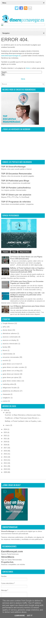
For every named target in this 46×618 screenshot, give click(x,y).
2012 (5, 463)
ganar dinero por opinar (10, 377)
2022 (5, 435)
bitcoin (5, 350)
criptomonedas (8, 354)
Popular (5, 252)
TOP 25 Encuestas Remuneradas (16, 174)
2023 (5, 432)
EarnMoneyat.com (12, 551)
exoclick (5, 360)
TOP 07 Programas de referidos (16, 202)
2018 (5, 445)
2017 (5, 448)
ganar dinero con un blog (11, 371)
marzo (8, 425)
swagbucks (6, 398)
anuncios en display (9, 340)
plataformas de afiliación (11, 391)
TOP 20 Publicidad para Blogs (15, 181)
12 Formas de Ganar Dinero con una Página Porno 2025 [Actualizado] (26, 258)
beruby (5, 347)
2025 (5, 410)
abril (7, 413)
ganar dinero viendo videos (12, 381)
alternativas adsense (10, 333)
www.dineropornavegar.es (11, 56)
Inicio (28, 68)
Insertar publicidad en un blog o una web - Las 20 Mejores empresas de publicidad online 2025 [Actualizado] (27, 295)
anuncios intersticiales (10, 344)
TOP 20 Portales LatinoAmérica (16, 188)
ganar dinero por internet (11, 374)
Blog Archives (24, 252)
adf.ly (4, 327)
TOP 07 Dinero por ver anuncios (16, 195)
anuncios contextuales (10, 337)
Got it (29, 615)
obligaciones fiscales (10, 387)
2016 (5, 451)
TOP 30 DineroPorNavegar (13, 167)
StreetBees (7, 557)
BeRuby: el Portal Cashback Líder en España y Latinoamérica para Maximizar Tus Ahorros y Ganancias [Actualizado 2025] (27, 270)
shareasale (6, 394)
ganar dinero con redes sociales (13, 367)
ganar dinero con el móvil (11, 364)
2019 (5, 442)
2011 (5, 466)
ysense (5, 401)
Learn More (20, 615)
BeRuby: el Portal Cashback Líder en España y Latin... (23, 421)
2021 (5, 438)
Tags (14, 252)
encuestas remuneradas (11, 357)
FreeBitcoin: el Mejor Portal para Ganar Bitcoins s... (22, 418)
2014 (5, 457)
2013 (5, 460)
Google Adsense (8, 323)
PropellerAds (7, 562)
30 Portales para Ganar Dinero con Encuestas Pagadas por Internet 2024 (26, 282)
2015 (5, 454)
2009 (5, 472)
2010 (5, 469)
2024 (5, 429)
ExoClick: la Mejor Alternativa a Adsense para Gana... (23, 415)
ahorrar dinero (7, 330)
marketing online (8, 384)
